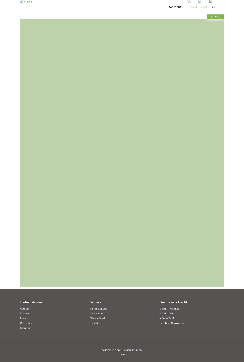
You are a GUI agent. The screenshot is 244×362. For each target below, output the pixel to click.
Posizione (175, 7)
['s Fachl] (26, 1)
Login (122, 354)
